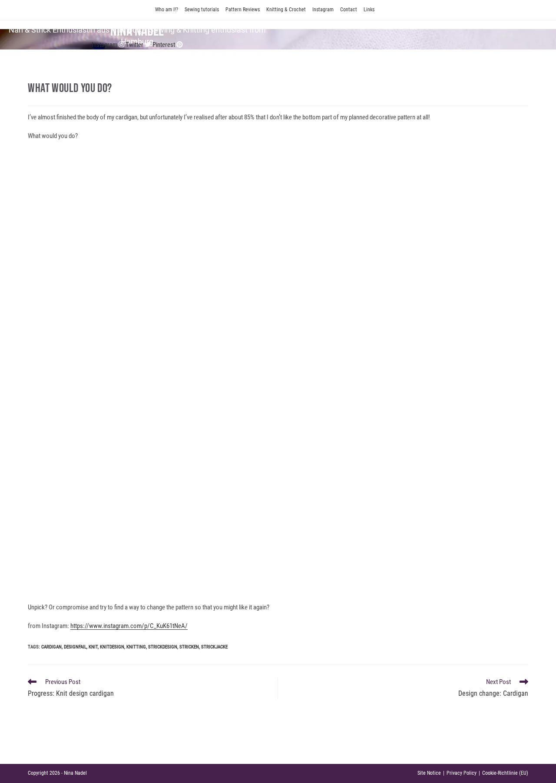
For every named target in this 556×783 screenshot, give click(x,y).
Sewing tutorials (202, 10)
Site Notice (429, 773)
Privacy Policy (462, 773)
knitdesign (112, 647)
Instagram (323, 10)
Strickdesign (162, 647)
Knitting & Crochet (286, 10)
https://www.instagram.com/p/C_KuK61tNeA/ (129, 626)
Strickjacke (214, 647)
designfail (75, 647)
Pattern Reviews (242, 10)
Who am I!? (166, 10)
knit (93, 647)
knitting (136, 647)
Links (369, 10)
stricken (189, 647)
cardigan (51, 647)
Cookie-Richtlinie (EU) (505, 773)
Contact (348, 10)
